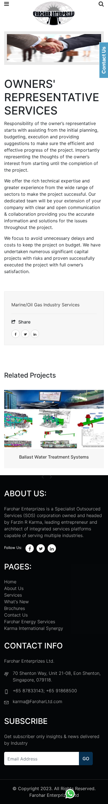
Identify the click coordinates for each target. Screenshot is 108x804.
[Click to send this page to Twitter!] (25, 334)
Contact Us (16, 615)
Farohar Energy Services (29, 621)
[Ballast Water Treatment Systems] (54, 419)
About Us (14, 588)
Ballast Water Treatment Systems (54, 457)
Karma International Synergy (33, 628)
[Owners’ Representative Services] (54, 48)
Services (13, 595)
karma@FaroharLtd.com (37, 701)
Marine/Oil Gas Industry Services (45, 304)
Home (10, 581)
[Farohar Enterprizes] (53, 14)
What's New (16, 601)
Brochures (14, 608)
